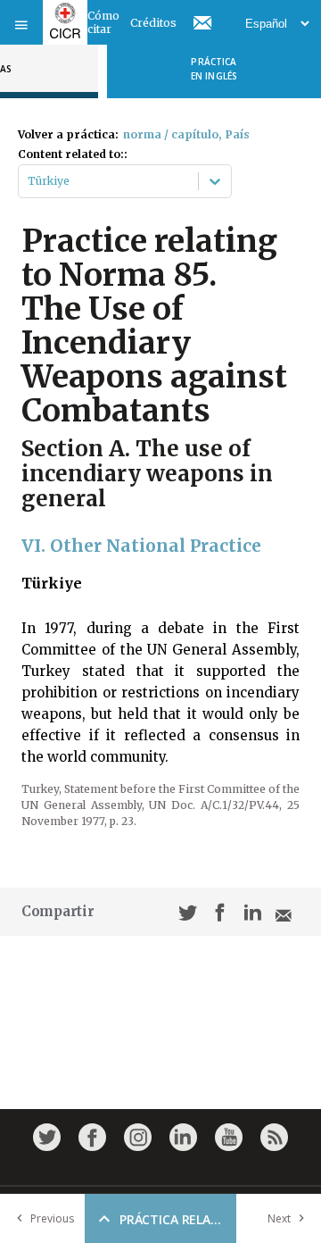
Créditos (153, 22)
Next (279, 1218)
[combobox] (29, 181)
